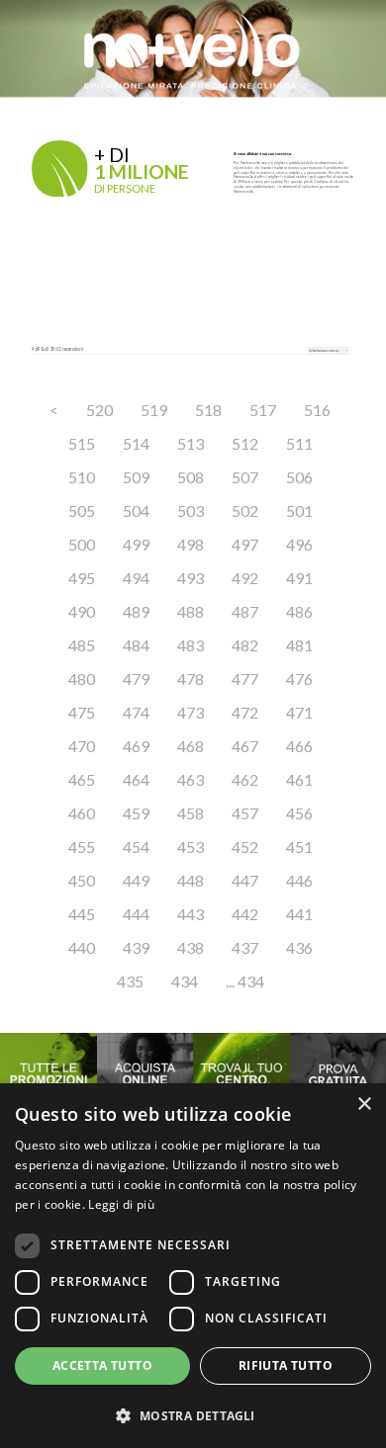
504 (136, 510)
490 (81, 611)
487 (245, 611)
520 (99, 409)
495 (81, 577)
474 (136, 712)
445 (81, 913)
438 (190, 947)
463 (190, 779)
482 (245, 645)
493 (190, 577)
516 (317, 409)
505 (81, 510)
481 (299, 645)
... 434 (245, 981)
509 (136, 477)
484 (136, 645)
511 (299, 443)
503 (190, 510)
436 (299, 947)
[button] (193, 1415)
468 (190, 745)
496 (299, 544)
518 (208, 409)
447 (245, 880)
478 (190, 678)
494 (136, 577)
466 (299, 745)
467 (245, 745)
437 (245, 947)
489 (136, 611)
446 (299, 880)
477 (245, 678)
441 (299, 913)
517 (262, 409)
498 (190, 544)
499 (136, 544)
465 (81, 779)
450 (81, 880)
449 (136, 880)
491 (299, 577)
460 (81, 813)
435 (130, 981)
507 (245, 477)
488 (190, 611)
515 (81, 443)
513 (190, 443)
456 (299, 813)
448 (190, 880)
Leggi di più (121, 1204)
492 (245, 577)
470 (81, 745)
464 (136, 779)
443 (190, 913)
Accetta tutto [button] (102, 1365)
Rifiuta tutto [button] (286, 1365)
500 (81, 544)
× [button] (363, 1104)
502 (245, 510)
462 (245, 779)
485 (81, 645)
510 (81, 477)
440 (81, 947)
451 (299, 846)
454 (136, 846)
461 (299, 779)
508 (190, 477)
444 (136, 913)
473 (190, 712)
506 (299, 477)
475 (81, 712)
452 (245, 846)
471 (299, 712)
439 (136, 947)
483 (190, 645)
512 (245, 443)
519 (154, 409)
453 (190, 846)
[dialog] (193, 1265)
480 (81, 678)
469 (136, 745)
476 (299, 678)
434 (184, 981)
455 (81, 846)
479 (136, 678)
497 (245, 544)
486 (299, 611)
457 (245, 813)
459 (136, 813)
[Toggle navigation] (48, 116)
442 (245, 913)
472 (245, 712)
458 (190, 813)
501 (299, 510)
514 (136, 443)
